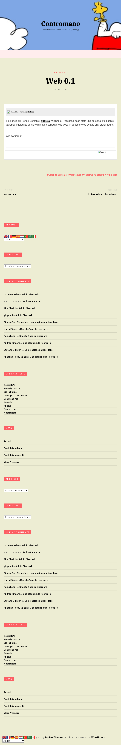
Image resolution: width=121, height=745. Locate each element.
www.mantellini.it (27, 112)
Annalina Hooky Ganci (15, 356)
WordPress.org (11, 462)
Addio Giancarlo (30, 294)
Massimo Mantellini (94, 174)
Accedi (7, 441)
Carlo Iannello (11, 294)
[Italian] (34, 236)
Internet (60, 72)
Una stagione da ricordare (44, 322)
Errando (8, 402)
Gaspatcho (9, 409)
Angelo (7, 405)
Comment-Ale (11, 398)
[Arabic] (30, 236)
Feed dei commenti (14, 455)
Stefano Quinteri (12, 349)
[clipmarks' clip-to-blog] (8, 112)
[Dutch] (22, 236)
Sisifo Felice (10, 392)
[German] (14, 236)
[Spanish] (18, 236)
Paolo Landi (10, 336)
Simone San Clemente (15, 322)
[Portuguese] (26, 236)
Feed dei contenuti (13, 448)
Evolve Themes (54, 737)
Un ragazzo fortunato (15, 395)
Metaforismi (10, 412)
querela (45, 121)
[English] (6, 236)
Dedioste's (9, 385)
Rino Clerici (10, 308)
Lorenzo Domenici (58, 174)
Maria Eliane (10, 329)
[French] (10, 236)
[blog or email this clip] (102, 152)
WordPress (98, 737)
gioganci (8, 315)
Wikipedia (112, 174)
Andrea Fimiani (12, 343)
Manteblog (75, 174)
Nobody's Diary (12, 388)
